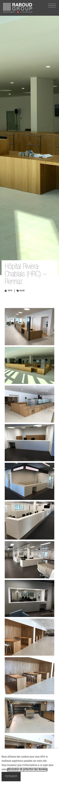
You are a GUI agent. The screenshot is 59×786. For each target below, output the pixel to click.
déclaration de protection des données (27, 769)
